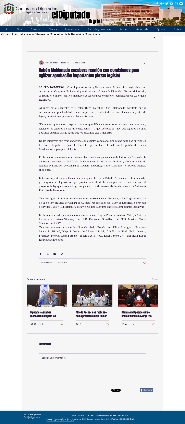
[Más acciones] (144, 62)
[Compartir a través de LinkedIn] (54, 253)
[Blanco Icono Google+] (162, 3)
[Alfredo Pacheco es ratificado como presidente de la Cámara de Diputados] (92, 296)
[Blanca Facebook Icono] (157, 3)
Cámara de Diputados (36, 8)
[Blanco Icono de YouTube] (171, 3)
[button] (154, 38)
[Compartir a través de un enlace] (61, 253)
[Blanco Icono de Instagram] (176, 3)
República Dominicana (36, 12)
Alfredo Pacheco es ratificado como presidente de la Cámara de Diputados (92, 314)
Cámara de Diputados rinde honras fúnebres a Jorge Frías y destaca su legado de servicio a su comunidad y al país (138, 314)
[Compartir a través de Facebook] (40, 253)
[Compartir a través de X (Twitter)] (47, 253)
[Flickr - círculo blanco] (181, 3)
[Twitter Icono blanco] (167, 3)
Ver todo (154, 279)
